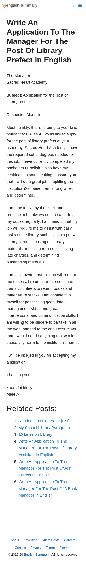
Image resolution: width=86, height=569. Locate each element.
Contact (20, 548)
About (15, 540)
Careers (70, 540)
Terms (50, 548)
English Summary (37, 554)
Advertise (30, 540)
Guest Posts (50, 540)
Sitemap (65, 548)
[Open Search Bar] (72, 5)
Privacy (35, 548)
